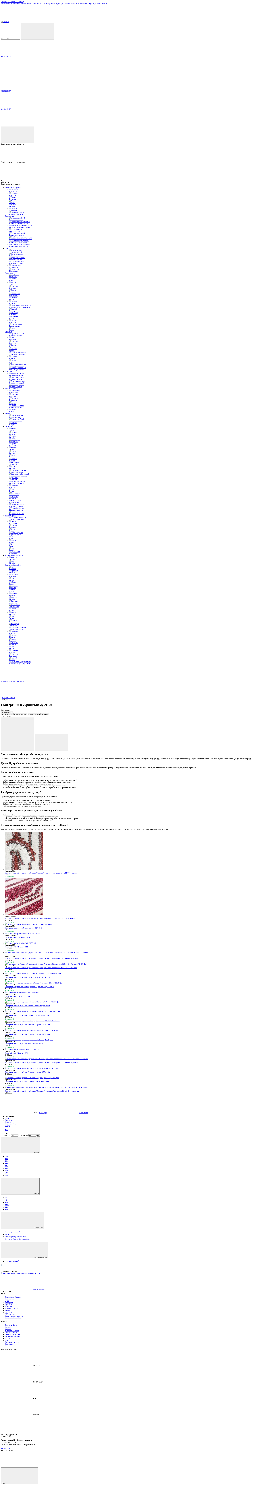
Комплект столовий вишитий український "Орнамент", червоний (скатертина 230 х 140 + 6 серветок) (42, 1091)
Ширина (36, 1193)
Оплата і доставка (32, 4)
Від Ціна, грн (5, 1135)
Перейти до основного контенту (12, 2)
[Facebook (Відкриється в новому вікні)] (16, 20)
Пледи (7, 1126)
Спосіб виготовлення (40, 1257)
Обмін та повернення (46, 4)
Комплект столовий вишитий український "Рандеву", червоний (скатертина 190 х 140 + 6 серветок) (41, 968)
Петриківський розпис (13, 187)
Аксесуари (9, 273)
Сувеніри (8, 426)
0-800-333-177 (6, 57)
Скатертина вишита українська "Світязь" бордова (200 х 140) (27, 1081)
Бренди (72, 4)
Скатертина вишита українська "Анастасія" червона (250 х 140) (28, 977)
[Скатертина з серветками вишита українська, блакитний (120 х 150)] (137, 983)
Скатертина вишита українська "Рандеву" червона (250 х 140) (27, 1072)
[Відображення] (17, 725)
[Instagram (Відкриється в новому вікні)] (48, 20)
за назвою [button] (45, 714)
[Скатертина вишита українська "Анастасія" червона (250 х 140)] (137, 973)
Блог (76, 4)
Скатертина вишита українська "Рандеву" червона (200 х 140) (27, 1025)
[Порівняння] (17, 134)
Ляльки (7, 413)
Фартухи (8, 1122)
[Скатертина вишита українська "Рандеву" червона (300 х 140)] (137, 1030)
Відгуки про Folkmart (62, 4)
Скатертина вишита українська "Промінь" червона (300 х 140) (27, 1015)
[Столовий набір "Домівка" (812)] (137, 943)
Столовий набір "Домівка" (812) (16, 947)
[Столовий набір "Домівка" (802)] (137, 1049)
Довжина (36, 1152)
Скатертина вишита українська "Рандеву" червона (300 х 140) (27, 1034)
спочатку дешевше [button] (20, 714)
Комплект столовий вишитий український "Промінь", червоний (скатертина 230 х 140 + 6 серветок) (41, 958)
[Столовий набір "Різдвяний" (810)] (137, 992)
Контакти (103, 4)
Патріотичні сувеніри (13, 565)
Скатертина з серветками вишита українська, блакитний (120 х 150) (29, 987)
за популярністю (7, 712)
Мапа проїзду (6, 1448)
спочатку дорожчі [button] (34, 714)
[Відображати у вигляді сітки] (17, 742)
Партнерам (96, 4)
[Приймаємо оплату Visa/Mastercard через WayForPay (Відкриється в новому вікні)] (20, 1273)
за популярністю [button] (7, 714)
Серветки (8, 1118)
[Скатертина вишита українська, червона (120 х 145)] (137, 924)
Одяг (7, 248)
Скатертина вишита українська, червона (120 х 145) (23, 928)
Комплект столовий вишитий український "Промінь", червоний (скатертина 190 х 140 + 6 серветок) (41, 873)
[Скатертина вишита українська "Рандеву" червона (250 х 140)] (137, 1068)
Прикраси (8, 332)
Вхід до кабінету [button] (11, 1325)
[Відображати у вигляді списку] (51, 742)
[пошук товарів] (37, 31)
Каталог (4, 4)
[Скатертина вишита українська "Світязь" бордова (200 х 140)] (137, 1078)
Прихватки (9, 1120)
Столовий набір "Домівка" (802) (16, 1053)
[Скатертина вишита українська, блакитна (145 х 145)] (137, 1040)
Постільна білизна (11, 1124)
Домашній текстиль (12, 389)
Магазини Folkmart (19, 4)
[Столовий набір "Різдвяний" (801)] (137, 934)
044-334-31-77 (6, 109)
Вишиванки (9, 216)
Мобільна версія (38, 1290)
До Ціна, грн (23, 1135)
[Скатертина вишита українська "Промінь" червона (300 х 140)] (137, 1011)
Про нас (9, 4)
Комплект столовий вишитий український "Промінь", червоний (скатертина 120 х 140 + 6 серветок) (41, 1062)
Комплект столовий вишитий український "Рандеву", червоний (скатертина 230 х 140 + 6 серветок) (41, 918)
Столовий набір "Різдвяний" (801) (17, 937)
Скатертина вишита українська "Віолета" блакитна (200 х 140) (27, 1006)
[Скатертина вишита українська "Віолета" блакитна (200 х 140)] (137, 1002)
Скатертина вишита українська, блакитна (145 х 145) (24, 1044)
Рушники (8, 371)
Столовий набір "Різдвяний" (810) (17, 996)
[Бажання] (135, 153)
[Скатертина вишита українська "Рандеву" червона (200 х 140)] (137, 1021)
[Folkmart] (11, 1269)
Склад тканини (38, 1228)
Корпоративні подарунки (14, 555)
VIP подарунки (10, 516)
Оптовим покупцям (85, 4)
